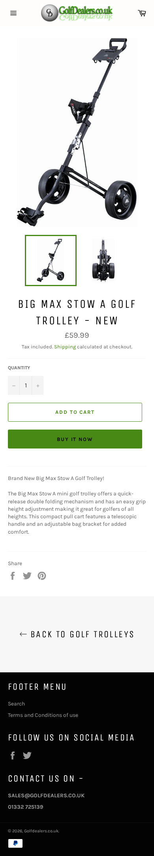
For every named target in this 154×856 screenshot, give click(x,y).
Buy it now (75, 439)
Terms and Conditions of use (43, 715)
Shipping (65, 347)
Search (16, 703)
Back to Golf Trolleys (81, 634)
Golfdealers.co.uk (41, 831)
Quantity (19, 367)
